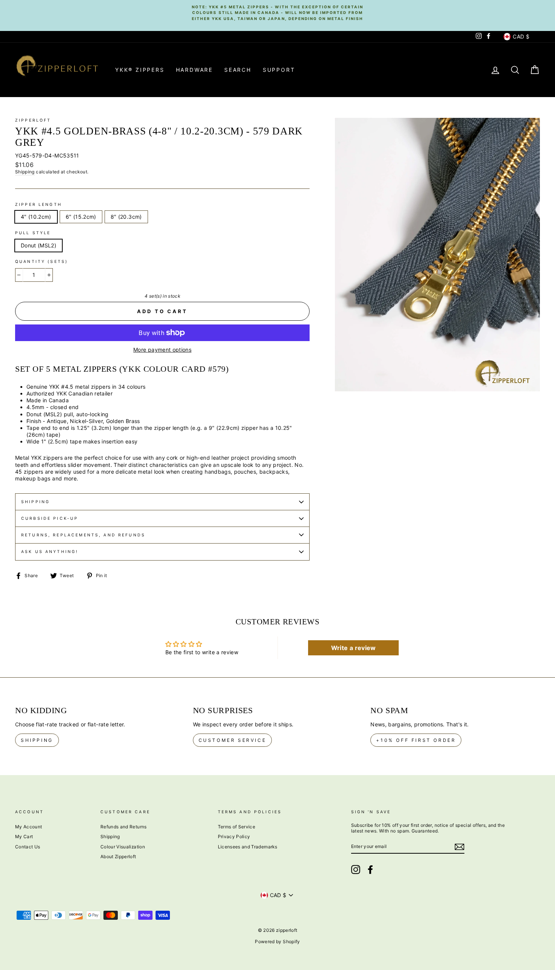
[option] (277, 12)
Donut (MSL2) (38, 245)
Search (237, 69)
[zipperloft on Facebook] (370, 869)
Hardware (194, 69)
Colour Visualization (122, 847)
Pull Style (33, 232)
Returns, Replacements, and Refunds (83, 535)
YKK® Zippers (140, 69)
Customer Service (233, 740)
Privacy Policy (234, 836)
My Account (28, 826)
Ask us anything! (49, 551)
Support (279, 69)
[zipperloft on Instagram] (355, 869)
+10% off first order (416, 740)
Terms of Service (237, 826)
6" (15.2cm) (81, 216)
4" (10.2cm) (36, 216)
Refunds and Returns (123, 826)
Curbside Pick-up (49, 518)
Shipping (25, 172)
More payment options (162, 349)
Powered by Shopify (277, 941)
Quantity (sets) (41, 261)
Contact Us (27, 847)
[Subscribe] (459, 846)
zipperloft (33, 120)
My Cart (24, 836)
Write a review (353, 648)
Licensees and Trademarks (247, 847)
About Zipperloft (118, 856)
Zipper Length (38, 204)
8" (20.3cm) (126, 216)
